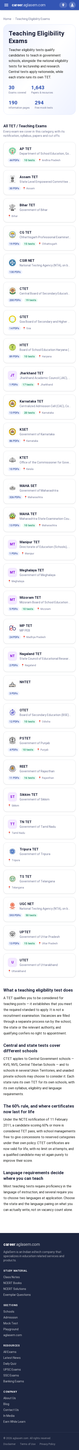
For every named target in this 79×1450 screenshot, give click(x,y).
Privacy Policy (47, 1444)
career (29, 5)
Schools (8, 1311)
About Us (9, 1398)
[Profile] (72, 5)
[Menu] (6, 5)
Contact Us (11, 1410)
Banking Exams (13, 1381)
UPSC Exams (12, 1369)
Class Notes (11, 1277)
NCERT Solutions (14, 1289)
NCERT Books (12, 1283)
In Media (9, 1415)
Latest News (12, 1357)
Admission (10, 1317)
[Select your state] (63, 5)
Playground (11, 1329)
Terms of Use (27, 1444)
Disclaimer (9, 1444)
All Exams (9, 1352)
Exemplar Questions (17, 1294)
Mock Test (10, 1323)
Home (7, 19)
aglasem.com (12, 1335)
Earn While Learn (14, 1421)
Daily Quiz (9, 1363)
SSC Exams (11, 1375)
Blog (6, 1404)
